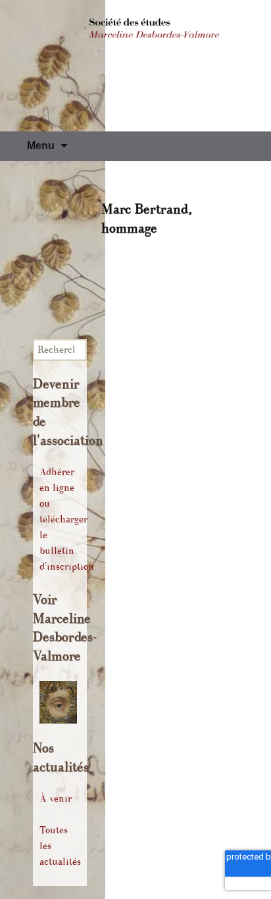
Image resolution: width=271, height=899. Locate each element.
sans (188, 247)
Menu (41, 145)
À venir (55, 799)
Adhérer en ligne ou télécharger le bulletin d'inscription (66, 519)
